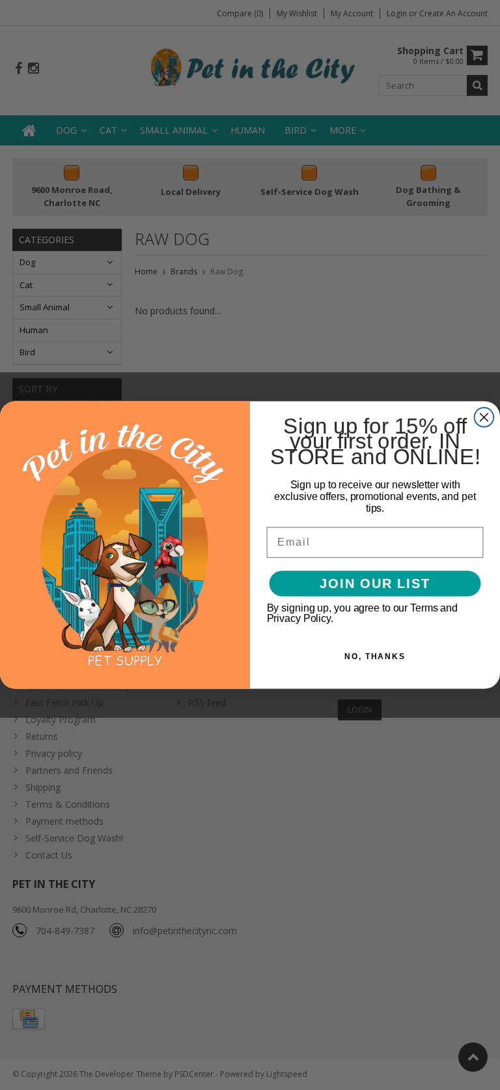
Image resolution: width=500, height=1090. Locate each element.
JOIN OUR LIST (375, 583)
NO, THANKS (375, 656)
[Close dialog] (484, 417)
